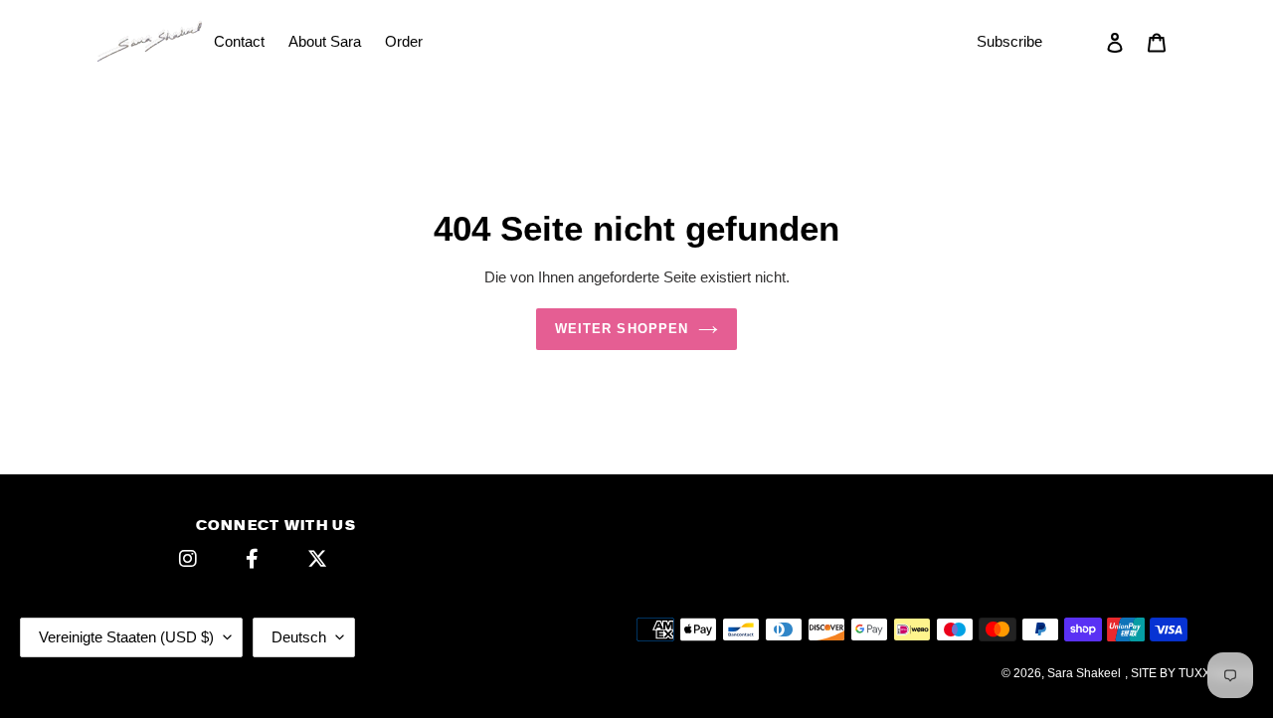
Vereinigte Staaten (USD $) (126, 636)
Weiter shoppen (621, 328)
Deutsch (299, 636)
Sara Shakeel (1084, 673)
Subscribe (1009, 41)
